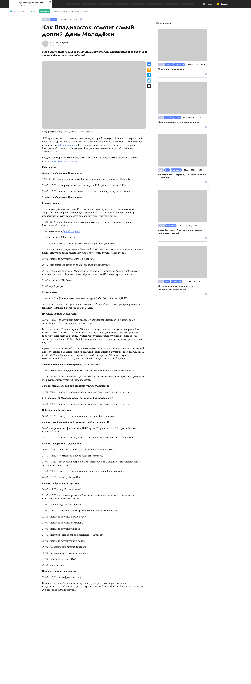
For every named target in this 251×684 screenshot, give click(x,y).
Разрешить (44, 11)
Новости (53, 19)
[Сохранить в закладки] (81, 19)
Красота (177, 117)
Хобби (167, 170)
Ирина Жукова (61, 42)
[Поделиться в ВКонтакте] (149, 64)
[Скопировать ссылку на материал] (149, 86)
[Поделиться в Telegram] (149, 75)
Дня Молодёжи (68, 145)
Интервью (168, 117)
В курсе (45, 19)
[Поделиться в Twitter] (149, 80)
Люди (160, 117)
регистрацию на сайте (64, 161)
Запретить (33, 11)
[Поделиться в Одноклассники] (149, 70)
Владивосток (179, 64)
